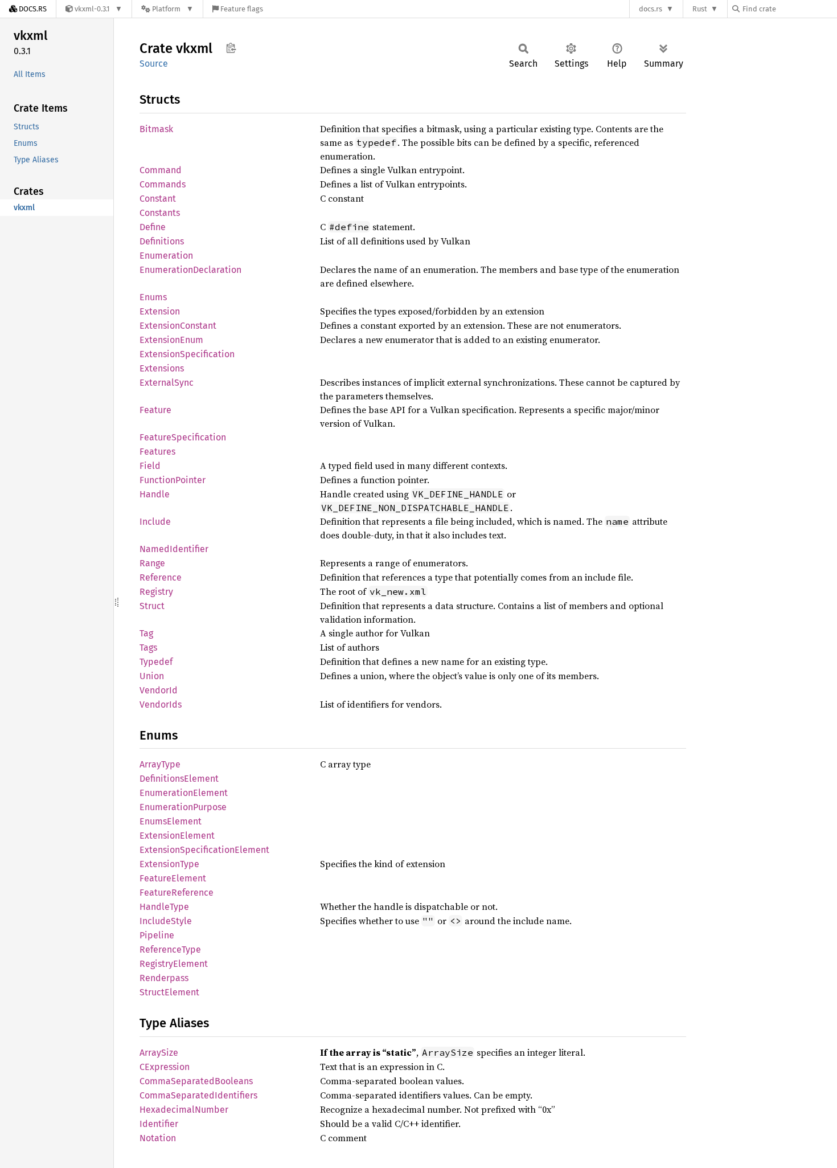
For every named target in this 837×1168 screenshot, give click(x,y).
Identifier (159, 1123)
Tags (148, 647)
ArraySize (159, 1052)
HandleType (164, 906)
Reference (161, 577)
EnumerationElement (184, 792)
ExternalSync (167, 382)
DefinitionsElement (179, 778)
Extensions (162, 368)
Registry (156, 591)
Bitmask (156, 129)
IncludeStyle (166, 921)
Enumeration (166, 255)
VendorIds (161, 704)
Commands (163, 184)
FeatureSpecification (183, 437)
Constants (160, 212)
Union (152, 676)
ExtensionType (169, 864)
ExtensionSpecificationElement (204, 849)
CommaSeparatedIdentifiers (198, 1095)
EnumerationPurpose (183, 807)
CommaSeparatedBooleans (196, 1081)
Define (153, 227)
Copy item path (230, 48)
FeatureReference (177, 892)
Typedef (156, 661)
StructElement (169, 992)
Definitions (162, 241)
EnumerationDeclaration (190, 269)
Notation (158, 1138)
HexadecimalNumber (184, 1109)
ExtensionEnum (171, 339)
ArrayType (160, 764)
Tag (146, 633)
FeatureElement (173, 878)
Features (157, 451)
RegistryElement (174, 963)
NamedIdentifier (174, 549)
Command (161, 170)
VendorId (159, 690)
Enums (153, 297)
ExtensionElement (177, 835)
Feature (155, 410)
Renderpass (164, 978)
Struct (152, 606)
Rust (699, 9)
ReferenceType (170, 949)
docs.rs (650, 9)
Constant (158, 198)
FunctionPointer (173, 480)
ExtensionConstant (178, 325)
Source (154, 63)
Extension (160, 311)
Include (155, 521)
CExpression (165, 1066)
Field (150, 465)
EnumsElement (171, 821)
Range (152, 563)
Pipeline (157, 935)
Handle (155, 494)
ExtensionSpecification (187, 354)
